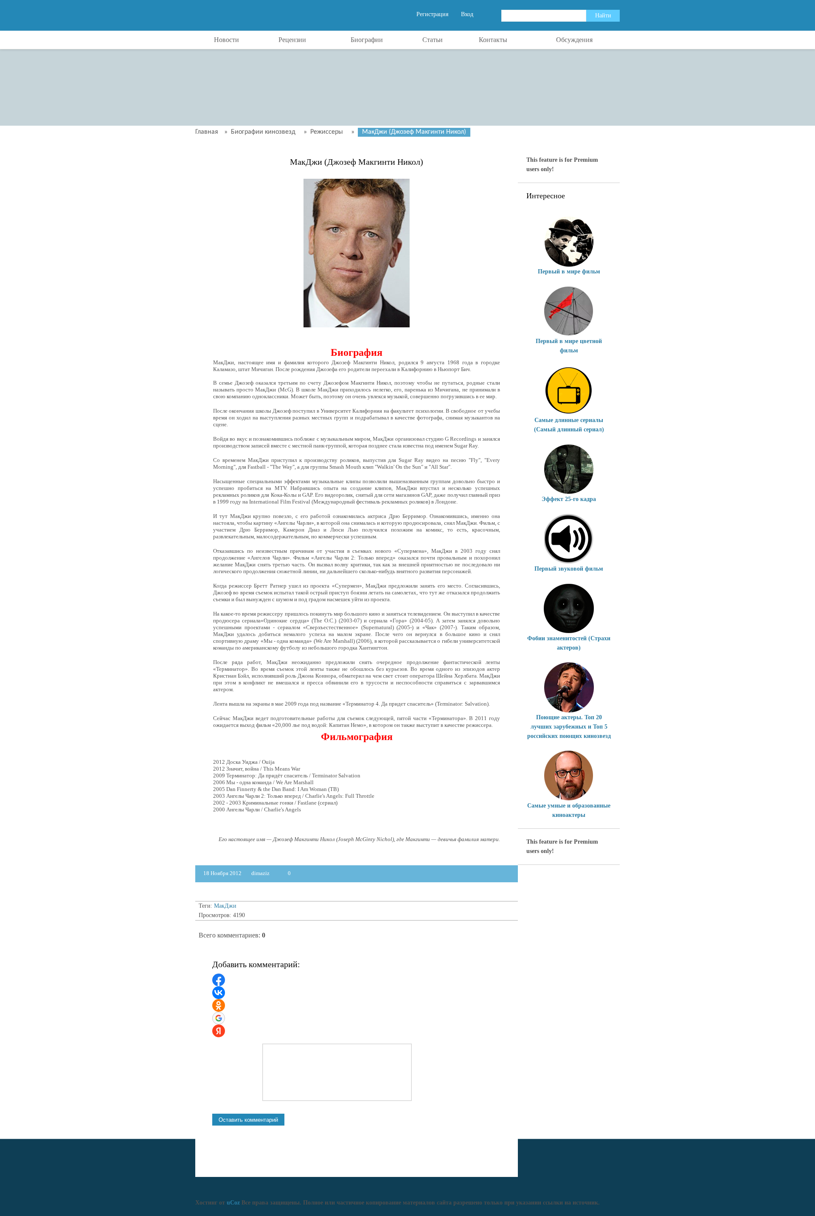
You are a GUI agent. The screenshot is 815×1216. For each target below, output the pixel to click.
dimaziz (260, 873)
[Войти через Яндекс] (218, 1031)
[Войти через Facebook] (218, 980)
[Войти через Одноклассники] (218, 1005)
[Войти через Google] (218, 1018)
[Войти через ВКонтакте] (218, 992)
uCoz (233, 1202)
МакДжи (225, 906)
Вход (467, 14)
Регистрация (432, 14)
